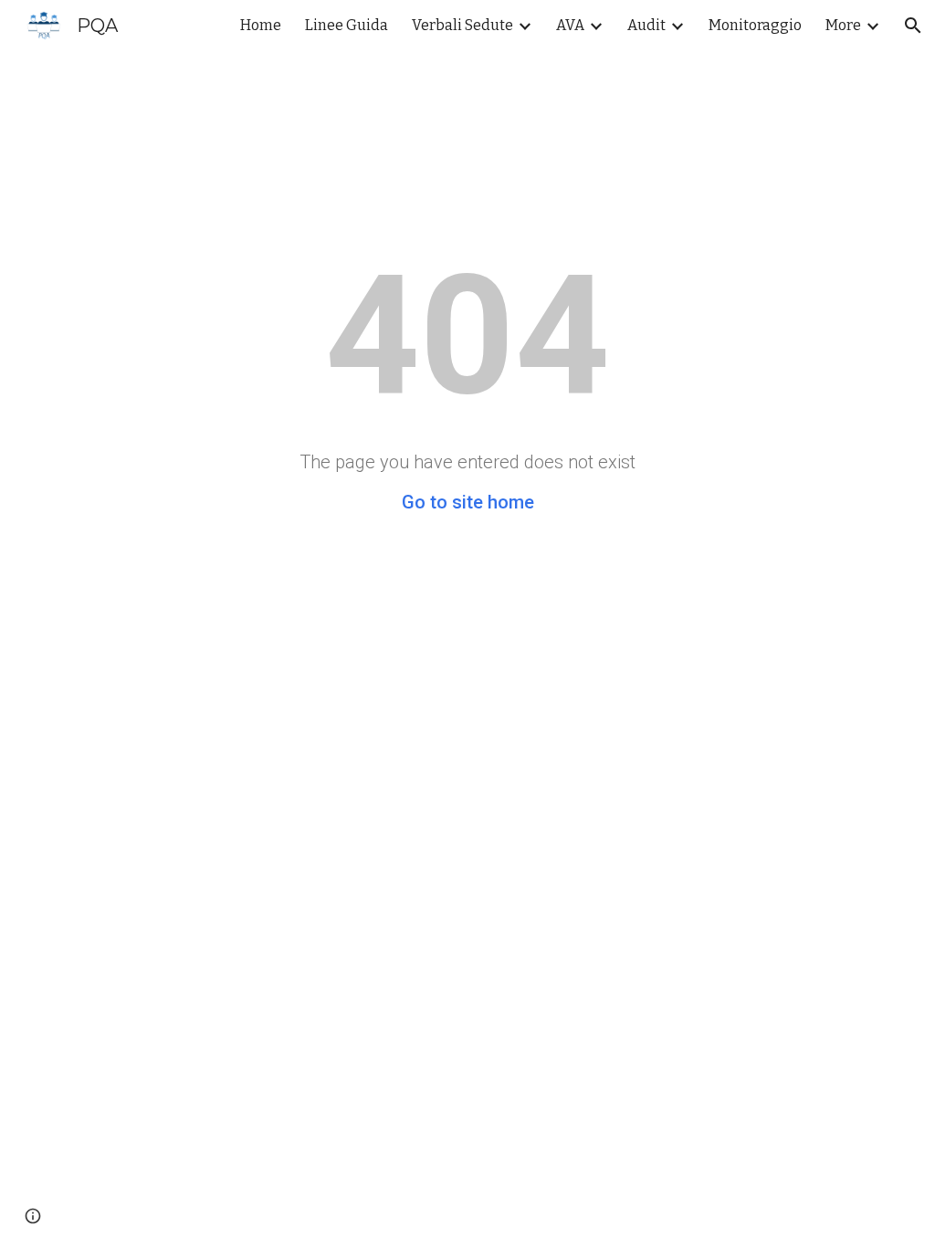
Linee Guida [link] (346, 25)
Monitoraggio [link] (755, 25)
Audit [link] (646, 25)
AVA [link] (570, 25)
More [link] (843, 25)
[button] (913, 25)
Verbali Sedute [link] (462, 25)
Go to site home (468, 502)
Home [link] (260, 25)
